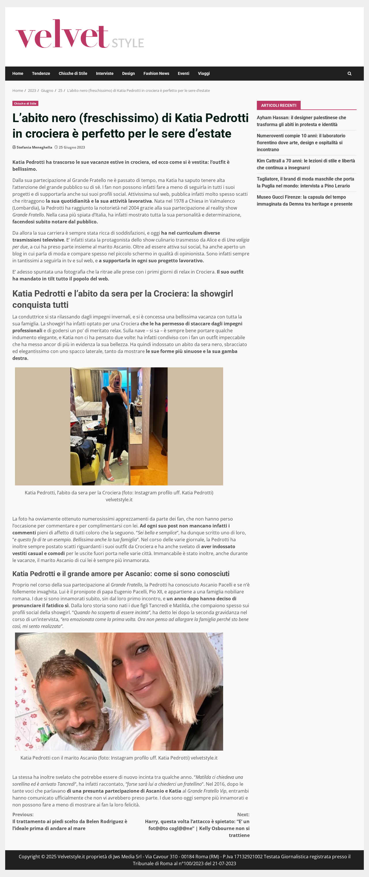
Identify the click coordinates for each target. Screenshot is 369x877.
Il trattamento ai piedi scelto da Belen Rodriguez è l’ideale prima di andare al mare (69, 821)
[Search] (349, 73)
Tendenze (41, 73)
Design (128, 73)
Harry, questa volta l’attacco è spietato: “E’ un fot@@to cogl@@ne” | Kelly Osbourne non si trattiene (197, 824)
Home (17, 73)
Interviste (105, 73)
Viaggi (204, 73)
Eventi (183, 73)
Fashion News (156, 73)
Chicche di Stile (73, 73)
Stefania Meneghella (34, 147)
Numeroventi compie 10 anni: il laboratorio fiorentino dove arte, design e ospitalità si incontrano (301, 142)
